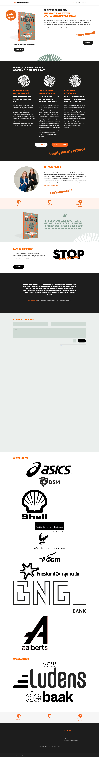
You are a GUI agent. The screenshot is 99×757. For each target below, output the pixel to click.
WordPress (40, 755)
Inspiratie (18, 266)
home (73, 2)
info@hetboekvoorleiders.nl (71, 740)
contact (84, 2)
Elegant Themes (24, 755)
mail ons (18, 49)
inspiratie (78, 2)
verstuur (82, 341)
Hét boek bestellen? (60, 144)
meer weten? (41, 144)
